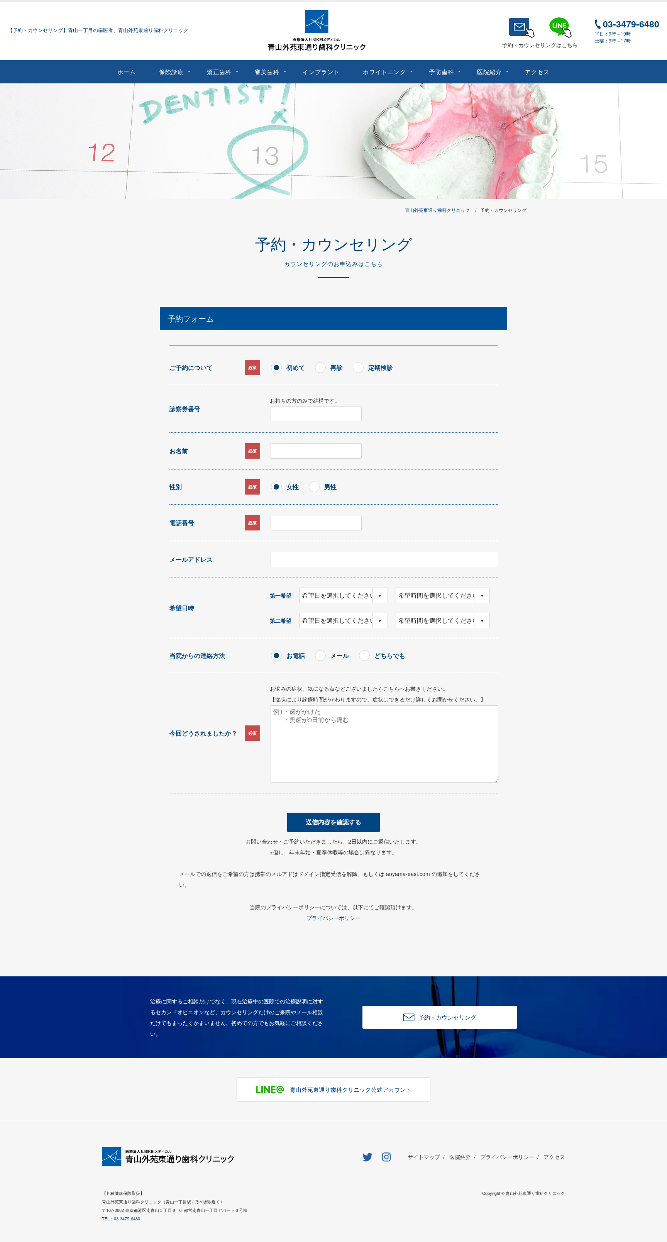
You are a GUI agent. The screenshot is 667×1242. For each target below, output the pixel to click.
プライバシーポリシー (333, 918)
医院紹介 (460, 1157)
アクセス (554, 1157)
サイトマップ (424, 1157)
